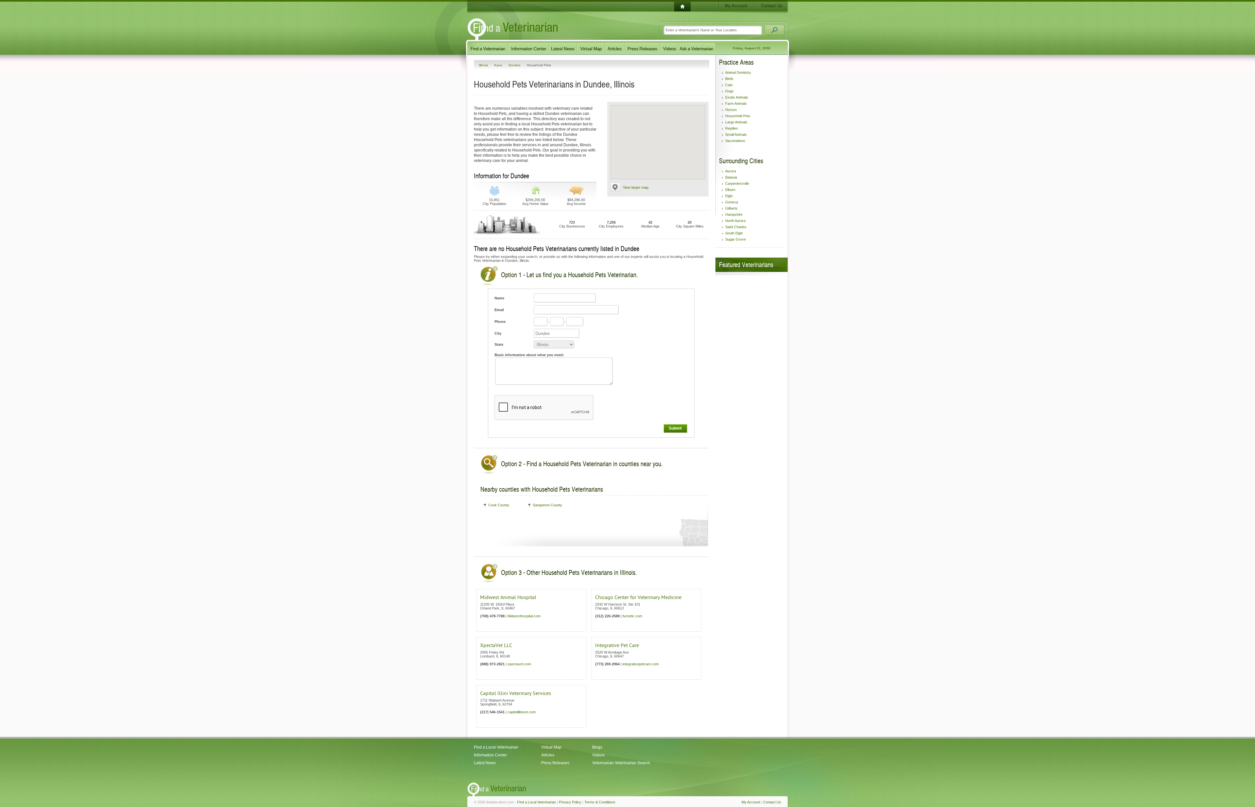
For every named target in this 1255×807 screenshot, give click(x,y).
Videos (598, 755)
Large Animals (736, 122)
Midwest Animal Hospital (508, 597)
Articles (547, 755)
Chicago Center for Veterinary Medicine (638, 597)
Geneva (731, 202)
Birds (729, 79)
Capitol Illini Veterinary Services (515, 693)
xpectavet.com (519, 664)
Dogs (729, 91)
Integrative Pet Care (617, 645)
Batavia (731, 177)
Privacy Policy (570, 802)
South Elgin (734, 233)
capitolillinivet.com (522, 712)
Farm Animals (736, 103)
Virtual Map (551, 747)
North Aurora (735, 221)
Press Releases (555, 763)
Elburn (730, 190)
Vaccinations (735, 141)
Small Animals (736, 134)
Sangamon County (547, 505)
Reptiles (731, 128)
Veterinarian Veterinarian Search (621, 763)
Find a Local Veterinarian (496, 747)
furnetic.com (632, 616)
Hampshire (734, 214)
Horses (731, 110)
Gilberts (731, 208)
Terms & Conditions (599, 802)
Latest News (485, 763)
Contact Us (771, 5)
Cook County (498, 505)
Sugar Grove (735, 239)
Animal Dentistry (738, 72)
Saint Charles (735, 227)
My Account (736, 5)
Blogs (597, 747)
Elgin (729, 196)
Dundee (515, 65)
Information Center (490, 755)
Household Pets (737, 116)
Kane (498, 65)
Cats (729, 85)
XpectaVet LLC (496, 645)
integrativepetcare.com (641, 664)
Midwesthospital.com (524, 616)
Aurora (730, 171)
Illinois (484, 65)
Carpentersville (737, 183)
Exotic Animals (736, 97)
